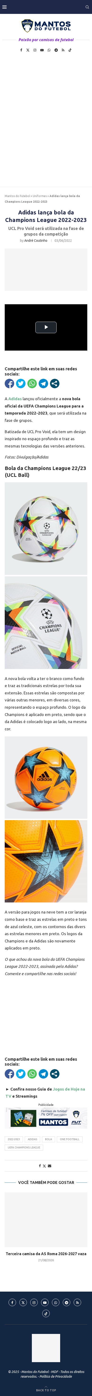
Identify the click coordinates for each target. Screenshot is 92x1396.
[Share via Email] (49, 1166)
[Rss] (63, 50)
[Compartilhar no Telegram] (43, 383)
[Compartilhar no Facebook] (9, 383)
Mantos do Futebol (17, 196)
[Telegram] (56, 50)
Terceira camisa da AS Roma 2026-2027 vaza (46, 1254)
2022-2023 (14, 1139)
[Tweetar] (20, 383)
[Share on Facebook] (40, 1166)
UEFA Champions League (24, 1147)
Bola (48, 1139)
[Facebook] (21, 50)
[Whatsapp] (49, 50)
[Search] (87, 7)
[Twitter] (27, 50)
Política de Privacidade (55, 1376)
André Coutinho (35, 240)
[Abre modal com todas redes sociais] (54, 383)
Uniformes (40, 196)
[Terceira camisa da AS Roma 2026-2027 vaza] (46, 1219)
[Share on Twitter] (44, 1166)
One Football (69, 1139)
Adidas (32, 1139)
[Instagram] (34, 50)
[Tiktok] (70, 50)
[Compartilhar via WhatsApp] (32, 383)
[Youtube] (42, 50)
